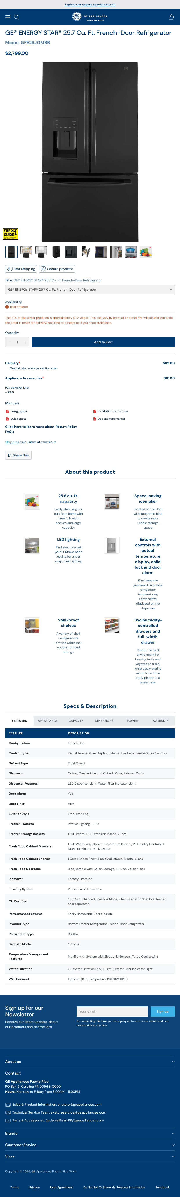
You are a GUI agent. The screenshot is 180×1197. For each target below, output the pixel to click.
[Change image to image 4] (56, 252)
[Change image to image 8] (116, 252)
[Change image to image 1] (11, 252)
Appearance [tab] (48, 721)
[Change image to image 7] (101, 252)
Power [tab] (132, 721)
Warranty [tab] (160, 721)
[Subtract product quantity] (9, 342)
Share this (21, 455)
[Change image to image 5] (71, 252)
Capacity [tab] (76, 721)
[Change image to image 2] (26, 252)
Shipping (12, 442)
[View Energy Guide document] (10, 234)
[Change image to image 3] (41, 252)
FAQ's (9, 432)
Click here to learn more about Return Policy (41, 427)
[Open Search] (16, 17)
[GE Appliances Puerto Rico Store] (90, 17)
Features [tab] (19, 721)
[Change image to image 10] (146, 252)
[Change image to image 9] (131, 252)
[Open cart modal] (171, 17)
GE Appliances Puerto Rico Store (54, 1171)
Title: (53, 280)
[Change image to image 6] (86, 252)
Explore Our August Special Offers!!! (90, 4)
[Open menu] (7, 17)
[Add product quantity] (25, 342)
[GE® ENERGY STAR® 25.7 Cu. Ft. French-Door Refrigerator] (90, 152)
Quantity (12, 333)
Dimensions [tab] (104, 721)
